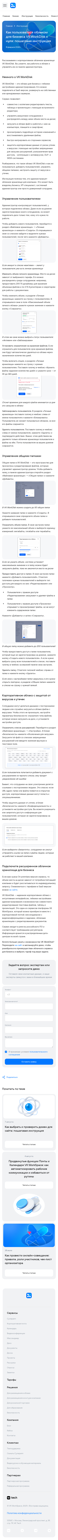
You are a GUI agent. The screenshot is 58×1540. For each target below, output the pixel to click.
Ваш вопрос (8, 1037)
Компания (8, 1025)
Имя (6, 1013)
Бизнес (16, 16)
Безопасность (41, 16)
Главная (6, 16)
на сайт (18, 945)
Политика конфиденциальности (24, 1513)
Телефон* (8, 990)
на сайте (13, 889)
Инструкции (27, 16)
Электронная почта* (11, 1001)
